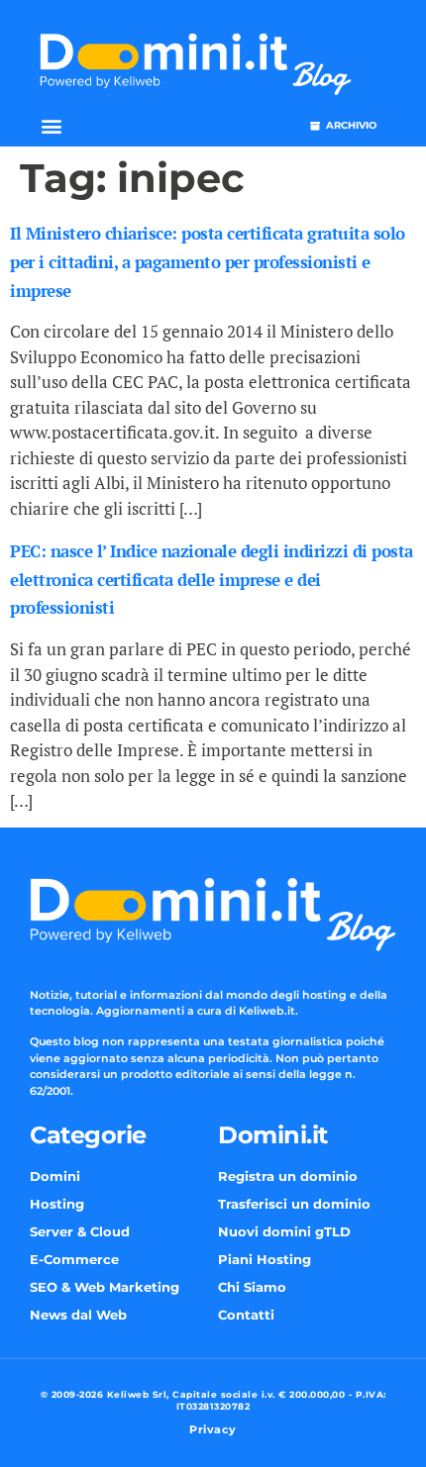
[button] (51, 125)
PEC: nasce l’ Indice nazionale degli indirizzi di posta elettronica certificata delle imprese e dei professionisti (211, 579)
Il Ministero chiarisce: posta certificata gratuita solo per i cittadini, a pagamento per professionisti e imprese (207, 262)
